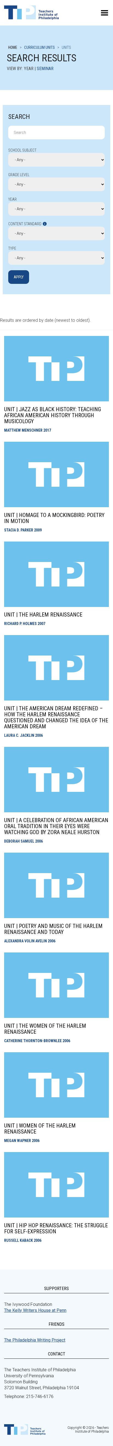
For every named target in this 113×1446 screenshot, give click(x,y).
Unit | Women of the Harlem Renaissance (40, 1128)
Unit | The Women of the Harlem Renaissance (45, 1029)
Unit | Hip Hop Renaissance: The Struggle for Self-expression (56, 1228)
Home (12, 47)
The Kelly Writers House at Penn (35, 1310)
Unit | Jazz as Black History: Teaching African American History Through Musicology (52, 415)
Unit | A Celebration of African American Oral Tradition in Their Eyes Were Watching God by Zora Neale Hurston (56, 826)
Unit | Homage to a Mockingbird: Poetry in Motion (54, 518)
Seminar (45, 68)
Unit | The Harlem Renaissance (43, 614)
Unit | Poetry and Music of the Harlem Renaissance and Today (53, 929)
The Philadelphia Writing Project (34, 1340)
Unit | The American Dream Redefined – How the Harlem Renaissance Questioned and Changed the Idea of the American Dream (56, 717)
